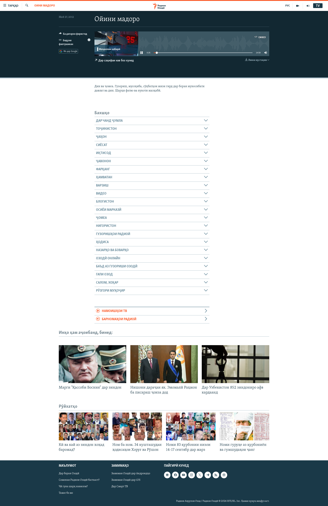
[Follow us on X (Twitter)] (199, 475)
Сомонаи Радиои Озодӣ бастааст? (79, 480)
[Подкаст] (224, 475)
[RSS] (216, 475)
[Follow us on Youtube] (183, 475)
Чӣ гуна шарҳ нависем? (73, 486)
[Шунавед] (308, 5)
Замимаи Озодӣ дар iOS (125, 480)
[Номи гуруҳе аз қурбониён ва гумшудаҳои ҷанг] (244, 426)
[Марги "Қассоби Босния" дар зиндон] (92, 364)
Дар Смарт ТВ (119, 486)
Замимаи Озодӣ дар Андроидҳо (130, 473)
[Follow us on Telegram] (207, 475)
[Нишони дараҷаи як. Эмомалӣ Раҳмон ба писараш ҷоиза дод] (164, 364)
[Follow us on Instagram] (191, 475)
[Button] (73, 34)
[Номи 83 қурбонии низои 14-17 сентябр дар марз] (191, 426)
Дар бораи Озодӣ (69, 473)
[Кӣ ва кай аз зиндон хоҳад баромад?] (83, 426)
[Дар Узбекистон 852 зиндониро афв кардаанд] (235, 364)
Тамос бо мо (66, 493)
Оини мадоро (44, 5)
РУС (287, 5)
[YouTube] (297, 5)
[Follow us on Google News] (167, 475)
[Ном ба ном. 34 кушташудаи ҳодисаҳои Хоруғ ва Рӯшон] (137, 426)
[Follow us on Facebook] (175, 475)
